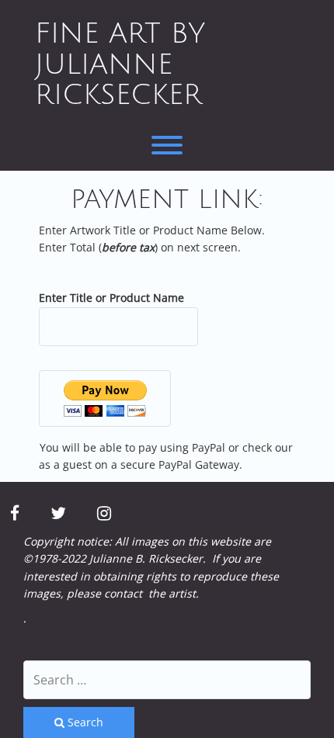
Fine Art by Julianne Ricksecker (120, 64)
